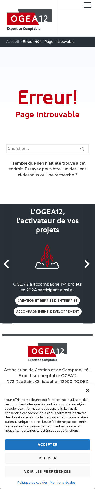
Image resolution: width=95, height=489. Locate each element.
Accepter (47, 444)
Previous (7, 263)
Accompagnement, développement (47, 311)
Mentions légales (62, 482)
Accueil (12, 41)
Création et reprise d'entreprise (47, 300)
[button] (87, 390)
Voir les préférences (47, 471)
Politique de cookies (32, 482)
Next (88, 263)
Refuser (48, 458)
